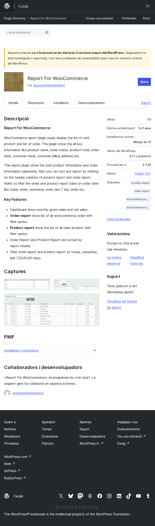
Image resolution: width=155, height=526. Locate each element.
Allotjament (12, 436)
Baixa (144, 81)
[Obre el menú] (148, 6)
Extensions (50, 436)
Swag (123, 443)
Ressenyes (36, 103)
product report (140, 182)
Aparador (48, 422)
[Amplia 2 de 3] (94, 284)
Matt (9, 464)
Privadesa (11, 443)
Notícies (10, 429)
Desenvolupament (91, 103)
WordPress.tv (92, 443)
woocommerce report (139, 199)
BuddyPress (15, 478)
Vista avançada (118, 219)
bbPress (12, 471)
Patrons (47, 443)
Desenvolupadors (92, 436)
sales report (142, 190)
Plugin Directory (14, 18)
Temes (47, 429)
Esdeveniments (128, 429)
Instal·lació (61, 103)
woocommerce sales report (139, 207)
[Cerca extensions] (47, 32)
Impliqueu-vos (127, 422)
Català (18, 496)
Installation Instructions (21, 350)
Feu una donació (131, 436)
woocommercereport (49, 85)
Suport (146, 103)
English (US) (143, 173)
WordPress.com (17, 457)
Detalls (13, 103)
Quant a (10, 422)
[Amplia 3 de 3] (94, 299)
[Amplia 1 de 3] (45, 284)
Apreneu (85, 422)
